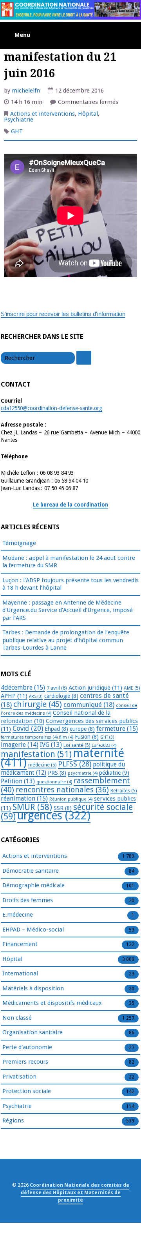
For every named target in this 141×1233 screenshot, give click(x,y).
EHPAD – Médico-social (33, 929)
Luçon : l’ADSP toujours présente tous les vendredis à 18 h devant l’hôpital (70, 584)
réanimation (24, 798)
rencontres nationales (62, 789)
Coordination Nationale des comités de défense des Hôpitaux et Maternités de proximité (75, 1192)
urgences (53, 815)
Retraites (123, 791)
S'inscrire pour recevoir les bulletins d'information (63, 314)
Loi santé (76, 745)
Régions (13, 1120)
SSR (63, 808)
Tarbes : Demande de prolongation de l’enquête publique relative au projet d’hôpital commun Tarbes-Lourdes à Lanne (65, 640)
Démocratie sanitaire (30, 870)
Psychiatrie (18, 119)
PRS (57, 773)
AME (132, 688)
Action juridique (95, 687)
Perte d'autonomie (27, 1047)
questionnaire (54, 781)
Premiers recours (25, 1061)
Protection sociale (26, 1091)
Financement (20, 944)
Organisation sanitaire (32, 1032)
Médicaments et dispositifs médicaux (52, 1002)
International (20, 973)
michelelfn (26, 90)
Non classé (17, 1017)
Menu (22, 34)
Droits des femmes (27, 900)
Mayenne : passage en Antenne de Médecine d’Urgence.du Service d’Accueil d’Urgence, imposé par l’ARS (67, 610)
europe (82, 729)
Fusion (87, 737)
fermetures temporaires (29, 737)
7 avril (57, 688)
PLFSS (74, 764)
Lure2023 (104, 745)
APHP (14, 695)
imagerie (19, 744)
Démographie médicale (33, 885)
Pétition (18, 781)
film (66, 737)
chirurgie (37, 704)
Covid (28, 728)
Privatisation (19, 1076)
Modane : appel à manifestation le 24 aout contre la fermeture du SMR (68, 561)
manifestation (36, 754)
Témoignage (19, 543)
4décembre (23, 687)
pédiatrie (114, 773)
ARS (36, 696)
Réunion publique (70, 799)
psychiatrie (83, 773)
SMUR (32, 807)
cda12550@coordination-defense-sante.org (51, 408)
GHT (17, 131)
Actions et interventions (42, 113)
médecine (42, 765)
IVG (51, 744)
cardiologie (61, 696)
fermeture (117, 728)
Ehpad (56, 729)
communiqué (88, 704)
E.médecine (17, 914)
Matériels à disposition (33, 988)
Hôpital (88, 113)
